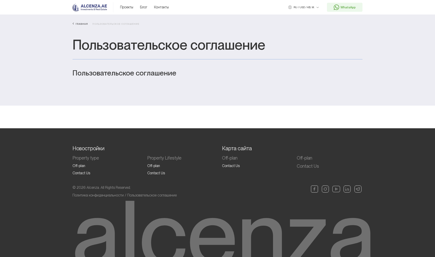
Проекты (126, 7)
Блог (143, 7)
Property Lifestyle (164, 158)
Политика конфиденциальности (98, 195)
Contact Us (81, 173)
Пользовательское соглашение (152, 195)
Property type (85, 158)
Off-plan (78, 166)
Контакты (161, 7)
